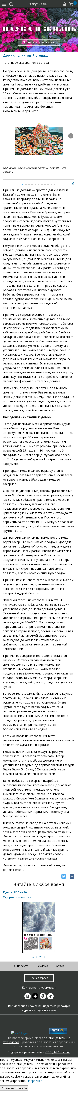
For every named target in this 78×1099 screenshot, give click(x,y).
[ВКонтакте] (72, 876)
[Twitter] (63, 876)
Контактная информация (39, 987)
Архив (60, 966)
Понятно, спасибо (14, 1088)
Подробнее (34, 1081)
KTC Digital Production (57, 1052)
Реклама (42, 966)
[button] (71, 136)
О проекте (21, 966)
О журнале (38, 4)
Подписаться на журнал (39, 42)
